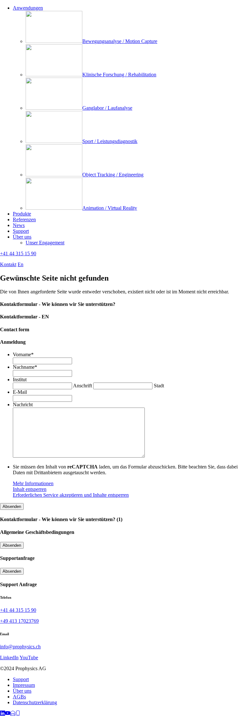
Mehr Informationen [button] (33, 483)
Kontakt (8, 264)
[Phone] (17, 714)
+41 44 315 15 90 (18, 253)
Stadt (159, 385)
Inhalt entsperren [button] (29, 489)
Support (21, 231)
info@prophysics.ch (20, 646)
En (20, 264)
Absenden (12, 506)
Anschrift (82, 385)
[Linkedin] (2, 714)
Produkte (22, 213)
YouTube (29, 657)
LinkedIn (9, 657)
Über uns (22, 237)
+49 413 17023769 (19, 621)
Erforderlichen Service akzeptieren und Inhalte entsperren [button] (71, 495)
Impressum (24, 685)
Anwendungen (28, 8)
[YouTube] (7, 714)
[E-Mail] (12, 714)
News (19, 225)
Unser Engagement (45, 242)
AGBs (19, 696)
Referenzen (24, 219)
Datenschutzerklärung (35, 702)
